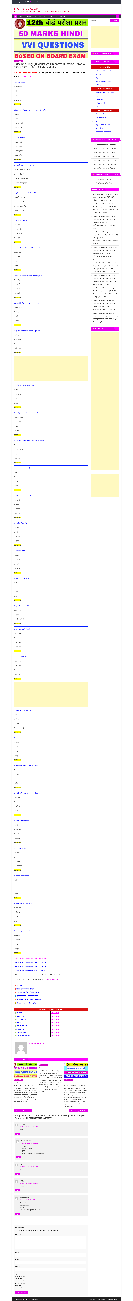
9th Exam (38, 16)
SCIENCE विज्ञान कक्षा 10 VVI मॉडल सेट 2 (105, 149)
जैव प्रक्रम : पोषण (101, 114)
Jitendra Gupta (33, 1299)
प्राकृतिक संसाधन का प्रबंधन (103, 132)
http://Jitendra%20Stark (36, 1044)
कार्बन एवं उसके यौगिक (102, 103)
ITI (56, 16)
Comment (19, 1234)
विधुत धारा (98, 78)
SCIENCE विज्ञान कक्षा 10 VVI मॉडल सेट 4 (105, 156)
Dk (21, 1164)
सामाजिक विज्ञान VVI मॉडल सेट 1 (102, 179)
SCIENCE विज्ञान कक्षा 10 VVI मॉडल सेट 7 (105, 168)
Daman (22, 1124)
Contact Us (101, 1299)
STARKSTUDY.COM (26, 9)
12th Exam (28, 16)
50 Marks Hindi (18, 61)
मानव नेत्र (98, 74)
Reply (17, 1134)
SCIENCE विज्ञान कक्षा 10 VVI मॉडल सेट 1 (105, 145)
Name (17, 1252)
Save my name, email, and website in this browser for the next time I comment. (20, 1282)
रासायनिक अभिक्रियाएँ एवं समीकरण (105, 92)
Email (17, 1259)
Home (20, 16)
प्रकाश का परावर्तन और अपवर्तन (104, 70)
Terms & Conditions (113, 1299)
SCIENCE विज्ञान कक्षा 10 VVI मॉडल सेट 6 (105, 164)
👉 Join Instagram (37, 2)
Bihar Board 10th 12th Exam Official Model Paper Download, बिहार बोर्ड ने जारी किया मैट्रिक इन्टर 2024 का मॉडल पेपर (105, 197)
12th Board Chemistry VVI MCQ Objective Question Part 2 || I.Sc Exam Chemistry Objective (24, 1111)
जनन (97, 121)
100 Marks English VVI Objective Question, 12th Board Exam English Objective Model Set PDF (79, 1111)
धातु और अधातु (100, 99)
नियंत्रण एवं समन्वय (101, 117)
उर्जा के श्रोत (99, 85)
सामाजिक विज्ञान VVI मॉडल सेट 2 (103, 183)
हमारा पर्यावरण (99, 128)
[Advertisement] (51, 368)
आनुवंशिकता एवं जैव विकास (103, 124)
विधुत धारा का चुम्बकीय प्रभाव (103, 81)
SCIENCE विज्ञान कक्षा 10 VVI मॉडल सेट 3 (105, 153)
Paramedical (64, 16)
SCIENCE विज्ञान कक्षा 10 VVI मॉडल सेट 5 (105, 160)
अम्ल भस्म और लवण (101, 96)
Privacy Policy (92, 1299)
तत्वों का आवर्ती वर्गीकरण (102, 106)
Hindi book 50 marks (25, 977)
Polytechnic (48, 16)
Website (18, 1267)
